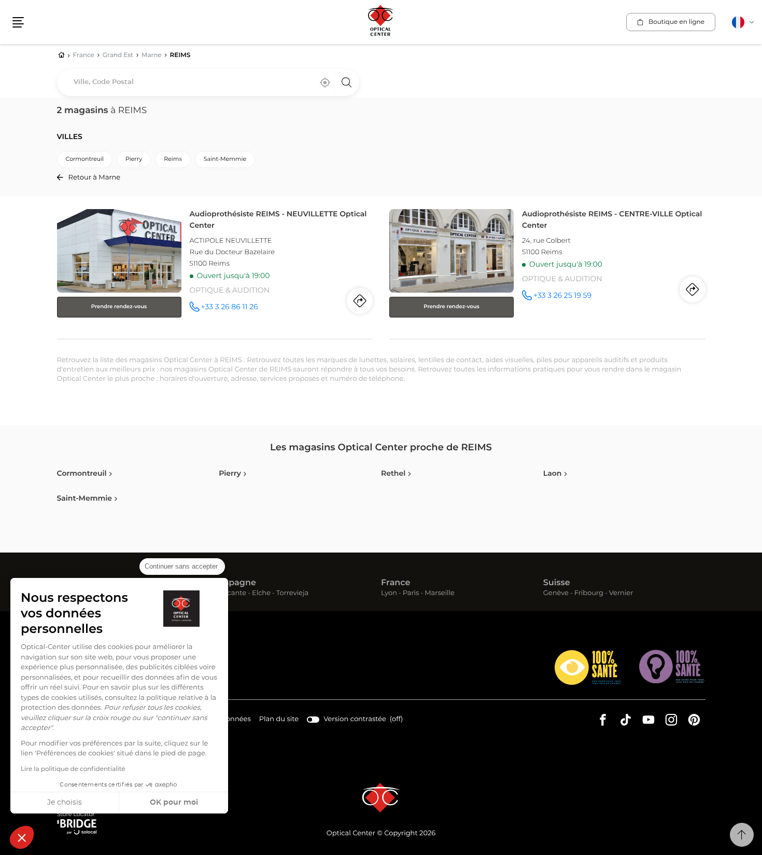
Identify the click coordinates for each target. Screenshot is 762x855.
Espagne (237, 583)
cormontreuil (85, 159)
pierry (133, 159)
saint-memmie (225, 159)
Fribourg (588, 593)
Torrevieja (292, 593)
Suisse (556, 583)
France (395, 583)
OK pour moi (174, 802)
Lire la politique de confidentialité (73, 769)
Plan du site (279, 719)
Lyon (389, 593)
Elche (261, 593)
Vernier (621, 593)
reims (173, 159)
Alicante (232, 593)
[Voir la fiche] (215, 272)
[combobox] (208, 82)
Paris (411, 593)
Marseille (440, 593)
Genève (556, 593)
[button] (21, 837)
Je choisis (64, 802)
